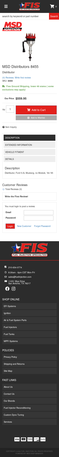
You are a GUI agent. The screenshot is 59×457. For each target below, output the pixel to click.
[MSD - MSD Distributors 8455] (12, 26)
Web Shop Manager (34, 453)
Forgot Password (42, 226)
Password (11, 217)
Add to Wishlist (38, 117)
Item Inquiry (11, 126)
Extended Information (18, 144)
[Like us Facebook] (7, 289)
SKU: (4, 80)
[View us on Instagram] (13, 289)
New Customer (24, 226)
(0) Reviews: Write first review (16, 77)
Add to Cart (39, 110)
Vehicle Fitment (14, 151)
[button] (29, 16)
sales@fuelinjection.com (19, 277)
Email (8, 212)
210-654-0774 (15, 267)
